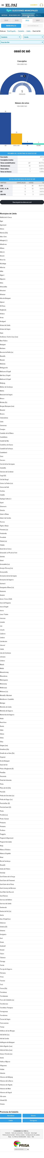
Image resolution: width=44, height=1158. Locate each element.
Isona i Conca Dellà (6, 599)
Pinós (1, 784)
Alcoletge (3, 263)
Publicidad (27, 1133)
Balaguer (3, 344)
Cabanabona (4, 418)
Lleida (2, 649)
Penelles (2, 772)
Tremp (2, 1027)
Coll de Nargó (4, 479)
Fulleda (2, 545)
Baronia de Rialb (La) (6, 352)
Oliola (2, 738)
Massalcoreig (4, 672)
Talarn (2, 954)
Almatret (3, 290)
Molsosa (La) (4, 691)
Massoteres (3, 676)
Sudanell (3, 946)
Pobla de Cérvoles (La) (7, 795)
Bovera (2, 414)
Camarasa (3, 425)
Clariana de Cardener (7, 472)
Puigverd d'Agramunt (6, 838)
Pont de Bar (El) (5, 803)
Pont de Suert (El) (5, 807)
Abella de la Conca (6, 217)
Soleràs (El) (3, 927)
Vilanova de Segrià (6, 1092)
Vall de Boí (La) (4, 1035)
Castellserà (3, 452)
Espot (1, 502)
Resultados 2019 (28, 15)
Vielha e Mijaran (5, 1062)
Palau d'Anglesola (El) (7, 769)
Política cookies (20, 1135)
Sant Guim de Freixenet (7, 880)
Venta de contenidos (17, 1133)
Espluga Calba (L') (5, 499)
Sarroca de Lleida (5, 903)
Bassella (2, 356)
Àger (1, 221)
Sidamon (3, 923)
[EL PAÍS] (11, 5)
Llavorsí (2, 645)
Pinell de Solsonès (6, 780)
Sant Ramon (4, 896)
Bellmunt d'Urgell (5, 379)
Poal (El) (2, 792)
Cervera (2, 460)
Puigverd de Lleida (6, 842)
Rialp (1, 846)
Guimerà (2, 583)
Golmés (2, 556)
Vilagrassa (3, 1065)
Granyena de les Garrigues (8, 576)
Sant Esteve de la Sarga (7, 876)
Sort (1, 938)
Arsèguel (3, 321)
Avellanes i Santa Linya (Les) (9, 337)
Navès (2, 726)
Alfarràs (2, 267)
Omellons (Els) (4, 749)
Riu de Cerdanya (5, 861)
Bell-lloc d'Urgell (5, 375)
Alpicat (2, 302)
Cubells (2, 495)
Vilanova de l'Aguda (6, 1085)
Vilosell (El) (3, 1100)
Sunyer (2, 950)
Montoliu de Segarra (6, 711)
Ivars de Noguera (5, 603)
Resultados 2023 (14, 15)
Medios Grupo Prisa (21, 1149)
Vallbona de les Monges (7, 1031)
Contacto (7, 1133)
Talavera (3, 957)
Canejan (2, 429)
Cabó (1, 422)
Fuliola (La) (3, 541)
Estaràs (2, 510)
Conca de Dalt (4, 487)
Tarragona (33, 1120)
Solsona (2, 930)
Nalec (2, 718)
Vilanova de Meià (5, 1089)
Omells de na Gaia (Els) (7, 753)
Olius (1, 742)
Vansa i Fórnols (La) (6, 1054)
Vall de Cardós (4, 1038)
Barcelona (10, 1115)
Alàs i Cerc (3, 236)
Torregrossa (4, 1011)
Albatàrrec (3, 244)
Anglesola (3, 310)
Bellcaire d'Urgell (5, 371)
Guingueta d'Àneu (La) (7, 587)
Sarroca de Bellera (6, 900)
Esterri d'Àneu (4, 514)
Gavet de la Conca (5, 549)
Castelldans (3, 437)
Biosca (2, 398)
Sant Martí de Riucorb (7, 892)
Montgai (2, 703)
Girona (33, 1115)
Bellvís (2, 391)
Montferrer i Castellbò (7, 699)
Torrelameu (3, 1015)
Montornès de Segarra (7, 715)
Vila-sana (3, 1096)
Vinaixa (2, 1104)
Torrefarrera (4, 1004)
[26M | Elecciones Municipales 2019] (22, 10)
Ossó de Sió (3, 765)
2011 (27, 20)
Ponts (2, 811)
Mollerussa (3, 688)
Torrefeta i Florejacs (6, 1008)
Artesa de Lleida (5, 325)
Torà (1, 984)
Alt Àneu (2, 306)
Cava (1, 456)
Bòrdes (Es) (3, 402)
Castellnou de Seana (6, 445)
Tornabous (3, 992)
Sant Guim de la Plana (7, 884)
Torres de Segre (5, 1019)
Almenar (2, 294)
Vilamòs (2, 1073)
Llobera (2, 661)
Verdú (2, 1058)
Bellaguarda (4, 368)
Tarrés (2, 965)
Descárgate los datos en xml (22, 202)
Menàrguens (4, 680)
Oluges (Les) (4, 745)
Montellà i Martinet (6, 695)
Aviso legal (34, 1133)
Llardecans (3, 641)
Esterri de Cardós (5, 518)
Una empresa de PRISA (21, 1144)
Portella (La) (4, 815)
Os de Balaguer (5, 761)
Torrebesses (4, 996)
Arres (1, 317)
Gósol (1, 560)
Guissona (3, 591)
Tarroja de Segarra (6, 969)
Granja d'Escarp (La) (6, 568)
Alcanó (2, 256)
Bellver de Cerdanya (6, 387)
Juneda (2, 622)
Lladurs (2, 637)
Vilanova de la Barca (6, 1081)
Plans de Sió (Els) (5, 788)
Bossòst (2, 410)
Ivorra (2, 610)
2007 (38, 20)
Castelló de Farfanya (6, 449)
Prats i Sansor (4, 819)
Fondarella (3, 533)
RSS (33, 1137)
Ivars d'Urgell (4, 607)
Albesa (2, 248)
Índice (29, 1137)
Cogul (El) (3, 475)
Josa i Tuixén (4, 614)
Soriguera (3, 934)
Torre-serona (4, 1023)
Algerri (2, 275)
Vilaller (2, 1069)
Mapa (9, 1137)
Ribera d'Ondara (5, 849)
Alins (1, 283)
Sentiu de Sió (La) (5, 911)
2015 (17, 20)
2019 (6, 20)
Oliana (2, 734)
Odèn (1, 730)
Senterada (3, 907)
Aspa (1, 333)
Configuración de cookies (33, 1135)
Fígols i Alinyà (4, 526)
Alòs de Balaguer (5, 298)
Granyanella (4, 572)
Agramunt (3, 225)
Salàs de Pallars (5, 869)
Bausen (2, 360)
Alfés (1, 271)
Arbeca (2, 314)
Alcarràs (2, 260)
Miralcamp (3, 684)
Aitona (2, 229)
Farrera (2, 522)
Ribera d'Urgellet (5, 853)
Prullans (2, 830)
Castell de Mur (4, 441)
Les (1, 626)
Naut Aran (3, 722)
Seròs (2, 915)
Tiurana (2, 981)
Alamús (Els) (4, 233)
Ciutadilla (3, 468)
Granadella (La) (5, 564)
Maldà (2, 668)
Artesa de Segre (5, 329)
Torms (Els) (3, 988)
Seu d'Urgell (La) (5, 919)
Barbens (2, 348)
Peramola (3, 776)
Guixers (2, 595)
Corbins (2, 491)
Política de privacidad (9, 1135)
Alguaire (2, 279)
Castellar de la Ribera (7, 433)
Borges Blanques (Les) (7, 406)
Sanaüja (2, 873)
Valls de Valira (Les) (6, 1050)
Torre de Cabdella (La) (7, 1000)
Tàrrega (2, 961)
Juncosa (2, 618)
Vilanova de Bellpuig (6, 1077)
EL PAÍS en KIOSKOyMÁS (19, 1137)
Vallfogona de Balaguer (7, 1042)
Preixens (3, 826)
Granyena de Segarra (7, 580)
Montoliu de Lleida (6, 707)
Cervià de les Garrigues (7, 464)
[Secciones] (2, 5)
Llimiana (2, 657)
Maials (2, 664)
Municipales (11, 26)
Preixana (3, 822)
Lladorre (2, 634)
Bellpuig (2, 383)
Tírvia (1, 977)
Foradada (3, 537)
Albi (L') (2, 252)
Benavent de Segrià (6, 395)
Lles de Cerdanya (5, 653)
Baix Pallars (3, 341)
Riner (1, 857)
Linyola (2, 630)
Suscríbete (33, 5)
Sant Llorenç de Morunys (8, 888)
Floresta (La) (4, 529)
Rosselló (2, 865)
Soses (2, 942)
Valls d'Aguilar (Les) (6, 1046)
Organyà (2, 757)
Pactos (38, 15)
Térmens (3, 973)
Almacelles (3, 287)
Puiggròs (3, 834)
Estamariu (3, 506)
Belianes (2, 364)
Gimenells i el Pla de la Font (8, 553)
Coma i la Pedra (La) (6, 483)
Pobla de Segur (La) (6, 799)
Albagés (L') (3, 240)
